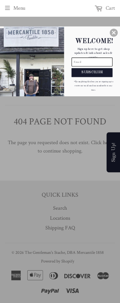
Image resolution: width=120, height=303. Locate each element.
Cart (109, 8)
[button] (114, 33)
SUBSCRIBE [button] (92, 72)
